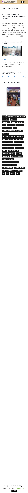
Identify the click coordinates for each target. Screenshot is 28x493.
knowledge (18, 145)
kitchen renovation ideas (8, 145)
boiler (4, 125)
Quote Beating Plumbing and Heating (10, 162)
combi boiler (20, 125)
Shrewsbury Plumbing (7, 77)
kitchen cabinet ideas (7, 142)
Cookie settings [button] (20, 488)
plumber (4, 150)
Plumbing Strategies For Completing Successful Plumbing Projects (13, 16)
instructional (19, 139)
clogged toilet (11, 125)
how (7, 133)
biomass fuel (13, 119)
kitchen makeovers (19, 142)
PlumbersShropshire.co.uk (8, 153)
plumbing (19, 153)
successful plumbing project (9, 170)
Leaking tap (10, 147)
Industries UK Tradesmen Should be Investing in (13, 136)
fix (3, 133)
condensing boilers (7, 127)
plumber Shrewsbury (13, 150)
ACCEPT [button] (14, 490)
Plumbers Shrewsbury (20, 77)
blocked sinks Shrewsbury (18, 122)
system (20, 170)
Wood (18, 173)
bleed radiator (6, 122)
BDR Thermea (5, 119)
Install (4, 139)
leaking (4, 147)
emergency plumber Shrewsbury (10, 130)
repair (14, 164)
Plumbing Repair (6, 156)
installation (11, 139)
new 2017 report (19, 147)
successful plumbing (19, 167)
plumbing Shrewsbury (17, 156)
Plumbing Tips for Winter (8, 159)
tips (7, 173)
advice (4, 116)
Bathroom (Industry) (20, 116)
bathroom (10, 116)
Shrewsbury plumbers (7, 167)
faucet (20, 130)
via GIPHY (4, 59)
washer (12, 173)
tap (3, 173)
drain (15, 127)
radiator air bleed (7, 164)
